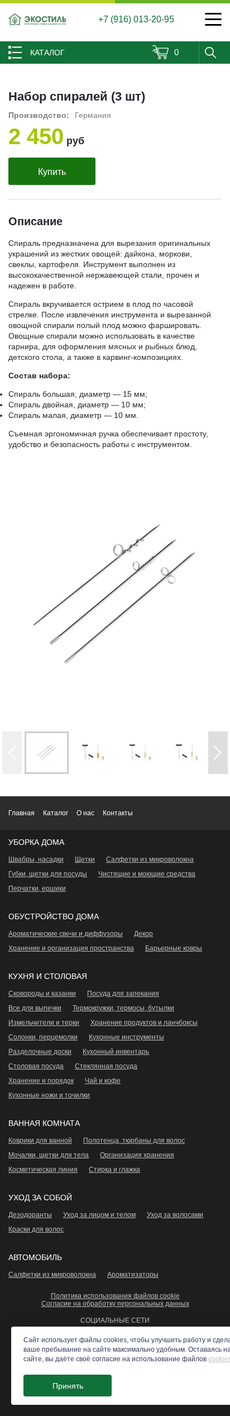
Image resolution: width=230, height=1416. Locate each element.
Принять (67, 1385)
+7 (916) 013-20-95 (136, 19)
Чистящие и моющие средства (146, 874)
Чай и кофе (103, 1081)
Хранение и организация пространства (71, 948)
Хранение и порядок (41, 1081)
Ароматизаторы (133, 1275)
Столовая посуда (36, 1066)
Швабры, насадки (36, 859)
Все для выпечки (34, 1008)
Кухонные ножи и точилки (49, 1095)
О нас (85, 813)
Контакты (118, 813)
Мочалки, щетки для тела (48, 1155)
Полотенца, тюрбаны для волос (134, 1140)
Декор (143, 934)
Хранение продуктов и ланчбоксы (144, 1023)
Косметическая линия (43, 1169)
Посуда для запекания (123, 993)
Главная (21, 813)
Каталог (55, 813)
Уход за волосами (175, 1215)
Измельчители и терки (43, 1023)
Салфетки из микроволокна (150, 859)
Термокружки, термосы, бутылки (123, 1008)
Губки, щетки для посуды (47, 874)
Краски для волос (36, 1229)
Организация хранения (137, 1155)
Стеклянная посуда (106, 1066)
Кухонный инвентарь (116, 1052)
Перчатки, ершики (37, 888)
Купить (52, 172)
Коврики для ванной (40, 1140)
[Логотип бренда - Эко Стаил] (37, 19)
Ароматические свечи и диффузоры (65, 934)
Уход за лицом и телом (99, 1215)
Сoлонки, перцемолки (43, 1037)
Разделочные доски (39, 1052)
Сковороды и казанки (42, 993)
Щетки (85, 859)
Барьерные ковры (173, 948)
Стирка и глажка (114, 1169)
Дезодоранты (30, 1215)
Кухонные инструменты (126, 1037)
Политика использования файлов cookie (115, 1296)
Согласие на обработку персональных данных (115, 1304)
